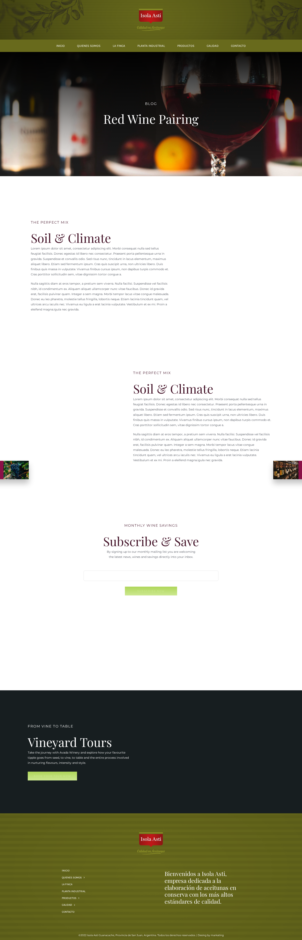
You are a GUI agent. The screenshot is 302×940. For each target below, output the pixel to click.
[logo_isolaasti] (151, 9)
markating (217, 935)
